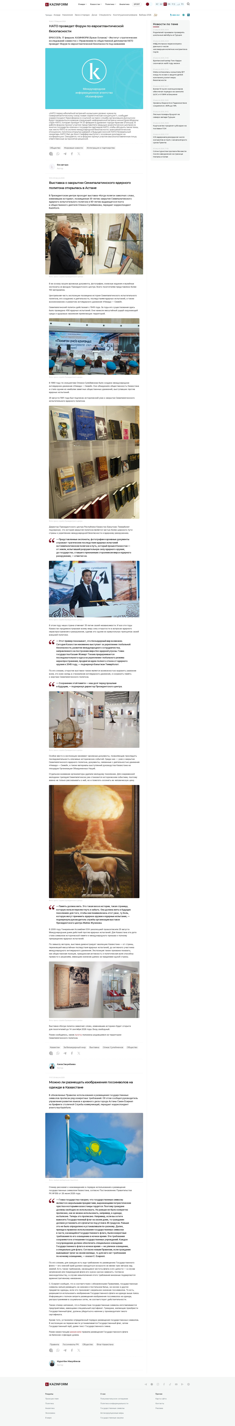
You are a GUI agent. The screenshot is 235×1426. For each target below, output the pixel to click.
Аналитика (124, 4)
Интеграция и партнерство (101, 148)
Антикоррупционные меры (112, 1413)
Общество (55, 148)
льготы (78, 1035)
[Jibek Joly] (175, 15)
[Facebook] (72, 154)
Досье (94, 15)
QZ (161, 4)
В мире (48, 1418)
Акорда (57, 15)
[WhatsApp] (58, 154)
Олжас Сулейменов (113, 1047)
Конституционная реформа (125, 15)
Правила (54, 1344)
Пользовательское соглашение (114, 1399)
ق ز (178, 4)
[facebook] (164, 1384)
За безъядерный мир (75, 1047)
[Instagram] (51, 154)
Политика (49, 1403)
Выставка (94, 1047)
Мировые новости (73, 148)
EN (169, 4)
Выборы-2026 (145, 15)
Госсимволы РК (71, 1344)
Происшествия (52, 1399)
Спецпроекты (105, 15)
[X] (79, 154)
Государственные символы (112, 1408)
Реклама (159, 1408)
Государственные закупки (111, 1418)
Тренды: (48, 15)
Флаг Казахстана (105, 1344)
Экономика (50, 1413)
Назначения (67, 15)
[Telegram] (65, 154)
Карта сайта (160, 1399)
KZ (157, 4)
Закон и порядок (82, 15)
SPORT (137, 4)
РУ (165, 4)
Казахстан (55, 1047)
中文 (173, 4)
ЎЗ (182, 4)
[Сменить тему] (149, 4)
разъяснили (76, 1332)
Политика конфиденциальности (114, 1403)
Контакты (159, 1403)
